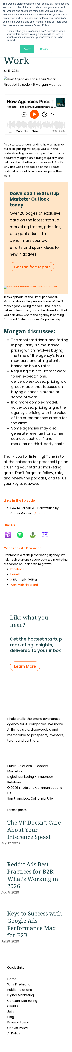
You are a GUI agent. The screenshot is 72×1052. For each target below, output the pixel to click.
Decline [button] (44, 49)
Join (10, 1011)
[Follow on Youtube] (26, 752)
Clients (12, 1006)
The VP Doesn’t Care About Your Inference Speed (34, 830)
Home (12, 979)
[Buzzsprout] (34, 535)
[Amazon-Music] (47, 535)
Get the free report (32, 267)
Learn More (25, 666)
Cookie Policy (17, 1028)
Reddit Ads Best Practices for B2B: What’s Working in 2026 (32, 875)
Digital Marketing (20, 995)
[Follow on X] (18, 752)
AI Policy (13, 1033)
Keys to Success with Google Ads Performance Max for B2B (34, 924)
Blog (10, 1017)
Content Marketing (22, 1000)
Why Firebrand (18, 984)
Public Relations (19, 989)
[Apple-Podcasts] (10, 535)
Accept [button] (27, 49)
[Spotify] (22, 535)
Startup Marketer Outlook (34, 196)
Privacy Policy (18, 1022)
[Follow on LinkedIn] (10, 752)
